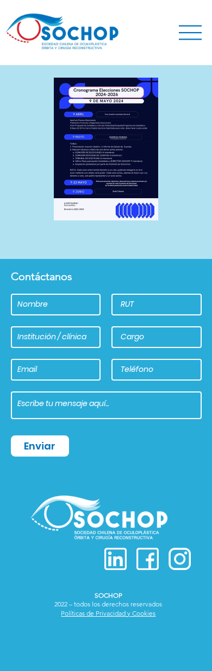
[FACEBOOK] (147, 559)
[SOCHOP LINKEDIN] (115, 559)
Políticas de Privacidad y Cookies (108, 613)
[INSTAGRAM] (180, 559)
